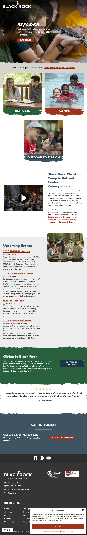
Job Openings (29, 509)
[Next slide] (84, 32)
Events (26, 512)
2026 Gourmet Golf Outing (18, 274)
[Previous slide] (2, 32)
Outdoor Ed (9, 522)
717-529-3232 (9, 489)
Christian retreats (55, 217)
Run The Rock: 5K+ (13, 301)
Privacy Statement (61, 531)
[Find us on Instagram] (42, 458)
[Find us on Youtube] (48, 458)
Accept (58, 526)
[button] (83, 511)
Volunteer (27, 519)
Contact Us (27, 522)
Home (6, 509)
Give (25, 515)
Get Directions (10, 493)
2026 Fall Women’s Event (17, 320)
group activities (66, 222)
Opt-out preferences (49, 531)
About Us (8, 512)
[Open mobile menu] (82, 6)
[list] (43, 32)
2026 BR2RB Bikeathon (16, 251)
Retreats (7, 519)
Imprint (70, 531)
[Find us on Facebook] (35, 458)
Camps (7, 515)
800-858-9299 (22, 489)
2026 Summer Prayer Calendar (59, 67)
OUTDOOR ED (25, 40)
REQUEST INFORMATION (62, 437)
